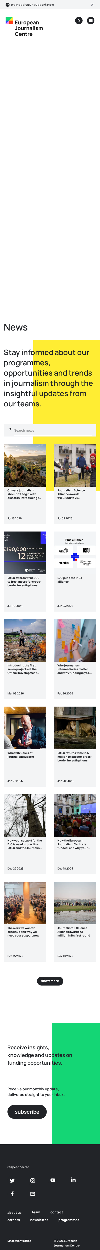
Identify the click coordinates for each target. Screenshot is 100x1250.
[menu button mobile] (90, 20)
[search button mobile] (78, 20)
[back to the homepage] (9, 20)
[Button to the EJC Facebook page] (12, 1194)
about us (14, 1213)
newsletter (39, 1220)
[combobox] (53, 430)
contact (56, 1212)
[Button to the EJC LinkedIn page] (73, 1180)
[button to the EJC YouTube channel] (53, 1180)
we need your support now (32, 5)
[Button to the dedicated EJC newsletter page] (33, 1194)
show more (50, 981)
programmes (68, 1220)
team (36, 1212)
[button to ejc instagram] (33, 1181)
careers (13, 1220)
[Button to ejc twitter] (12, 1181)
